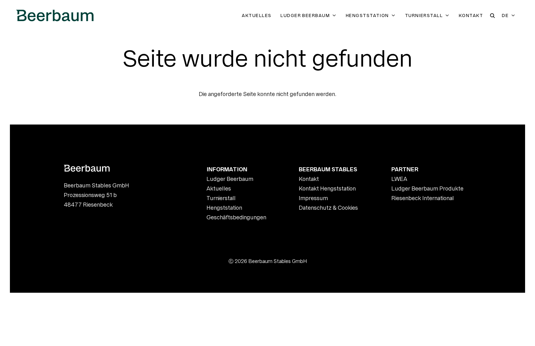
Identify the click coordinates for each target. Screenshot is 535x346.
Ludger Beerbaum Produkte (427, 188)
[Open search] (492, 15)
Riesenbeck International (422, 198)
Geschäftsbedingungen (236, 217)
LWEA (399, 178)
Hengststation (367, 15)
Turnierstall (424, 15)
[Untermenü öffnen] (335, 15)
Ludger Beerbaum (305, 15)
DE (505, 15)
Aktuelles (256, 15)
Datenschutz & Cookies (328, 207)
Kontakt (471, 15)
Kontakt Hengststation (327, 188)
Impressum (313, 198)
